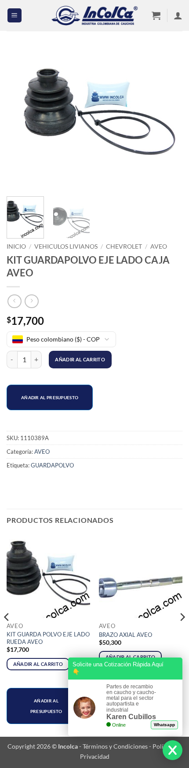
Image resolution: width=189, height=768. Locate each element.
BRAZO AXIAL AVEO (125, 634)
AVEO (158, 246)
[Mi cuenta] (178, 15)
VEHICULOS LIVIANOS (66, 246)
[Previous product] (31, 301)
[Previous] (21, 119)
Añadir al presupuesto (49, 397)
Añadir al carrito (80, 359)
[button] (14, 15)
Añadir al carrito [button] (38, 664)
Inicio (16, 246)
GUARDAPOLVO (52, 465)
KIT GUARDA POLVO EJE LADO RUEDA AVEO (48, 638)
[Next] (168, 119)
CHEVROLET (124, 246)
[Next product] (14, 301)
